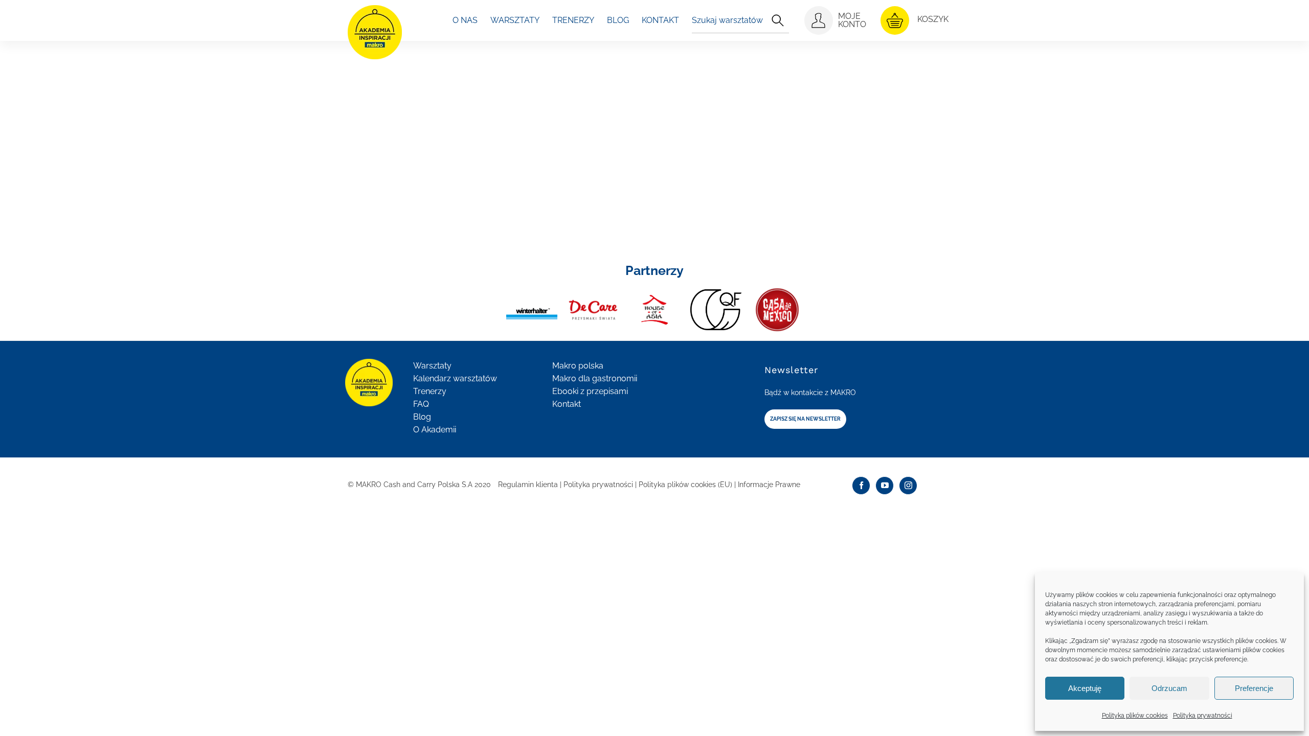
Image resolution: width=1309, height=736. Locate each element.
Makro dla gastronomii (594, 378)
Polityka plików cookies (1135, 715)
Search (778, 20)
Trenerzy (429, 391)
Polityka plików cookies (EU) (685, 484)
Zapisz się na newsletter (805, 419)
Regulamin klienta (528, 484)
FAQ (421, 404)
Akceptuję (1084, 688)
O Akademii (434, 429)
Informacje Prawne (769, 484)
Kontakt (566, 404)
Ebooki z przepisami (590, 391)
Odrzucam (1169, 688)
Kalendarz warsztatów (455, 378)
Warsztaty (432, 366)
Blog (422, 417)
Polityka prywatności (1202, 715)
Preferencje (1254, 688)
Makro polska (577, 366)
